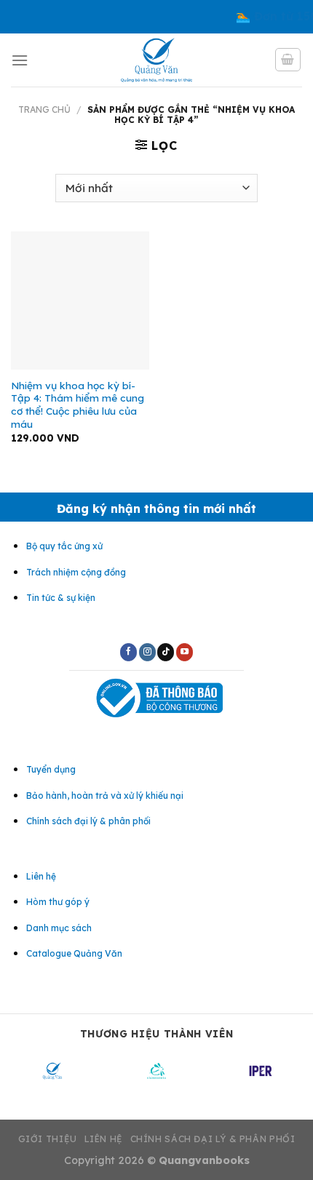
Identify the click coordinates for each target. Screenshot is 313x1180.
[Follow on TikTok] (165, 652)
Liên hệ (103, 1138)
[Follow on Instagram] (147, 652)
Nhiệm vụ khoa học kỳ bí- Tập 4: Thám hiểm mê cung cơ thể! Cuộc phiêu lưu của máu (77, 404)
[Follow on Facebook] (128, 652)
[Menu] (19, 60)
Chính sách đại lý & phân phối (213, 1138)
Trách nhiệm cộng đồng (76, 572)
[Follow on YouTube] (184, 652)
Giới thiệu (47, 1138)
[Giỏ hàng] (288, 59)
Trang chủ (44, 109)
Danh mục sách (59, 927)
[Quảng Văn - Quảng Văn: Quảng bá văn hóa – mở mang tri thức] (156, 60)
